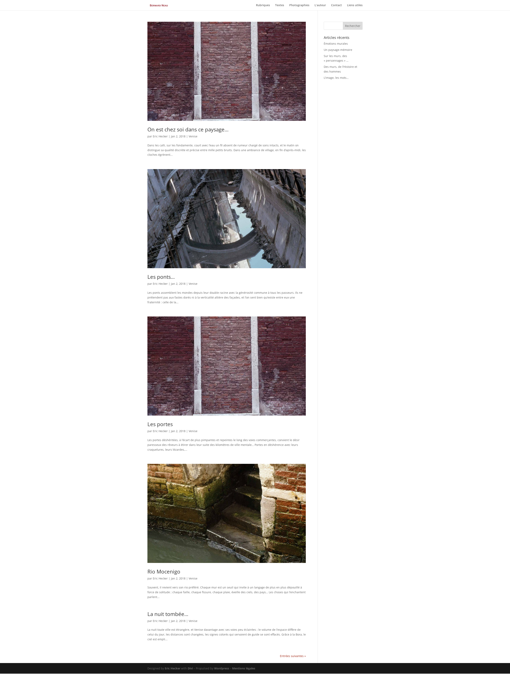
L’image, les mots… (336, 78)
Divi (190, 668)
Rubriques (263, 5)
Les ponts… (161, 276)
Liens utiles (355, 5)
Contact (336, 5)
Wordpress (221, 668)
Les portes (160, 424)
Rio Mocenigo (163, 571)
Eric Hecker (160, 136)
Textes (279, 5)
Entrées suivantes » (293, 656)
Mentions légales (243, 668)
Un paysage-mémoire (338, 50)
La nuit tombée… (167, 614)
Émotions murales (336, 43)
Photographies (299, 5)
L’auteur (320, 5)
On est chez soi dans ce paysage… (188, 129)
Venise (193, 136)
